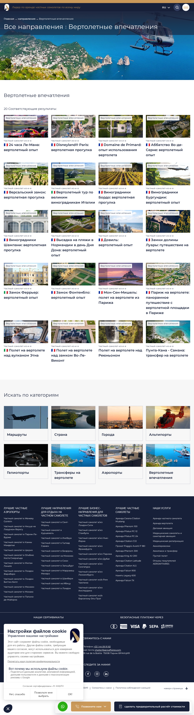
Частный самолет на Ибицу (56, 583)
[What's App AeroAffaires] (63, 706)
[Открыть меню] (185, 7)
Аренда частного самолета (167, 518)
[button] (151, 706)
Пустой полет (160, 555)
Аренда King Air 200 (126, 555)
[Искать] (176, 7)
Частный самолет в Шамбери (57, 578)
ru (164, 7)
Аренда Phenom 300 (127, 551)
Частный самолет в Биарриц (57, 551)
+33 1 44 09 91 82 (102, 646)
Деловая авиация (162, 528)
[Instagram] (97, 674)
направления (26, 18)
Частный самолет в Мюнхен (19, 586)
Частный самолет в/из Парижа (95, 554)
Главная (9, 18)
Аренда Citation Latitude (128, 560)
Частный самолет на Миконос (57, 555)
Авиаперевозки (161, 546)
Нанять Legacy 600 (126, 575)
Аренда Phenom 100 (126, 526)
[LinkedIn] (106, 674)
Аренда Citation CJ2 (126, 541)
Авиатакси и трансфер (165, 551)
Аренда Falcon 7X (125, 580)
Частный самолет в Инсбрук (56, 538)
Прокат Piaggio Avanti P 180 (130, 546)
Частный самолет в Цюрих (18, 550)
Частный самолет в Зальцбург (57, 565)
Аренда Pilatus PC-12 (126, 531)
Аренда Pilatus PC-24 (127, 536)
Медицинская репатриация (168, 541)
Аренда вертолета (163, 523)
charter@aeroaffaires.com (108, 650)
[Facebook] (88, 674)
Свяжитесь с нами (102, 687)
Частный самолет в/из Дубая (94, 559)
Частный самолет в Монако (18, 591)
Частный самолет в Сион (54, 560)
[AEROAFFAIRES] (7, 7)
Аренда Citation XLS (126, 565)
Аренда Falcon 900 (126, 570)
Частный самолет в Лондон (56, 588)
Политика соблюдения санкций (133, 687)
